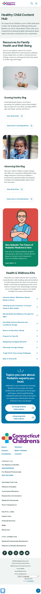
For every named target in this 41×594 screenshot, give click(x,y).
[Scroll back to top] (38, 590)
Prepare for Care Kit (10, 336)
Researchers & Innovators (12, 496)
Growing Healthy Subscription (19, 408)
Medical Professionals (10, 500)
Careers (4, 450)
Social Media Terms (20, 571)
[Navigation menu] (36, 3)
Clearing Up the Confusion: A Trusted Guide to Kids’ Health (17, 307)
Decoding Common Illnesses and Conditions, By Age (15, 323)
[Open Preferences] (2, 590)
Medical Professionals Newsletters (15, 541)
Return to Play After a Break (13, 330)
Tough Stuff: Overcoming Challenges (17, 353)
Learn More (9, 263)
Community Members (10, 491)
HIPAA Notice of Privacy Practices (20, 566)
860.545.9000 (8, 468)
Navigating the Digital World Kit (14, 342)
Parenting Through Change (13, 347)
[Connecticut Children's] (8, 3)
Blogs (4, 525)
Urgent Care (6, 516)
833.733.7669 (7, 475)
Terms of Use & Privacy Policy (20, 563)
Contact (18, 454)
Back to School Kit (10, 359)
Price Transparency (9, 505)
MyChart (18, 447)
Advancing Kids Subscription (18, 417)
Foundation (6, 454)
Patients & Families (9, 487)
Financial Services (8, 521)
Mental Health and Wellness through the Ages (18, 315)
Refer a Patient (21, 450)
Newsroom (6, 530)
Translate (30, 581)
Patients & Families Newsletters (14, 546)
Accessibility (20, 568)
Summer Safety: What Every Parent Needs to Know (16, 298)
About (4, 447)
